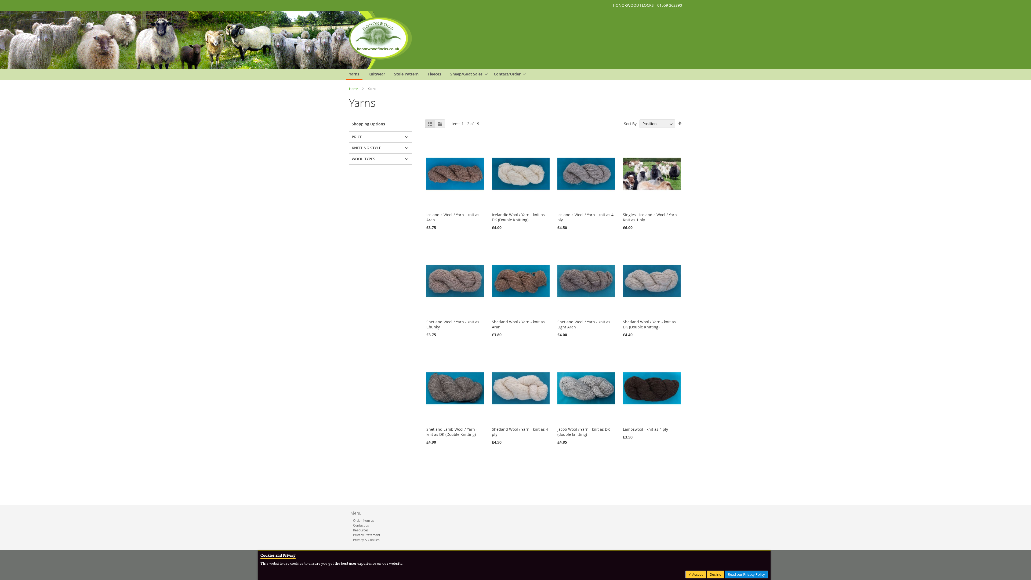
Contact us (361, 525)
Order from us (363, 520)
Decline (715, 574)
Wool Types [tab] (363, 158)
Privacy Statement (366, 535)
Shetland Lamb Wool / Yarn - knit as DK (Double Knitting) (451, 432)
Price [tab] (357, 136)
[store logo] (380, 38)
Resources (361, 530)
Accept (697, 574)
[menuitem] (354, 74)
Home (354, 88)
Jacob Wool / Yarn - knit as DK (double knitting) (583, 432)
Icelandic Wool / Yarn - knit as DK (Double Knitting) (518, 217)
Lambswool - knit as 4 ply (645, 429)
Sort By (630, 123)
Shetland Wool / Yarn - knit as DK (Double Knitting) (649, 324)
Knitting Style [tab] (366, 147)
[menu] (515, 74)
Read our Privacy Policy (746, 574)
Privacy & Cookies (366, 540)
